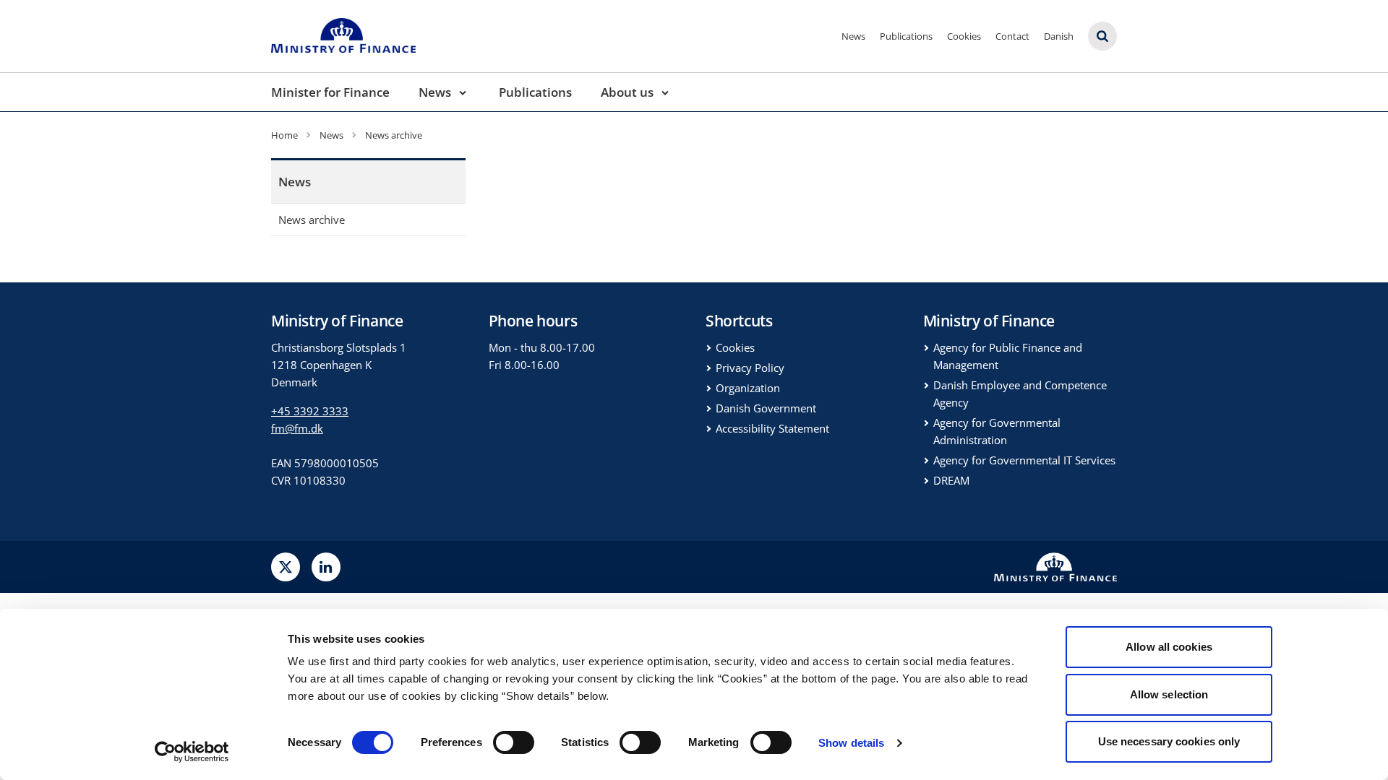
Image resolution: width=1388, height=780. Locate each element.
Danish (1059, 36)
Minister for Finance (330, 92)
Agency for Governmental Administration (997, 431)
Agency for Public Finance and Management (1007, 356)
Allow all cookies (1169, 647)
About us (627, 92)
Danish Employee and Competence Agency (1020, 394)
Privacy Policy (750, 367)
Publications (906, 36)
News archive (311, 219)
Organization (748, 388)
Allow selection (1169, 694)
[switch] (513, 742)
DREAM (951, 480)
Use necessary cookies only (1169, 741)
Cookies (964, 36)
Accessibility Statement (772, 428)
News (853, 36)
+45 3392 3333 (309, 411)
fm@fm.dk (297, 428)
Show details (851, 743)
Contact (1012, 36)
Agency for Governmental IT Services (1024, 460)
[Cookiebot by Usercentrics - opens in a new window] (192, 752)
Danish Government (766, 408)
